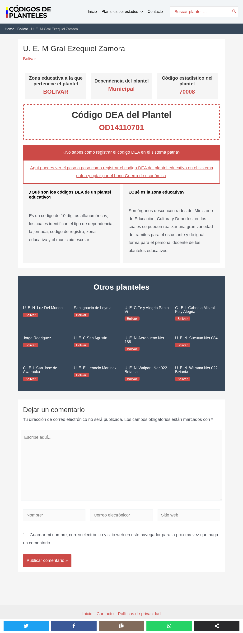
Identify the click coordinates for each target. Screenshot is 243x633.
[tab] (71, 223)
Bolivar (22, 29)
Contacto (155, 12)
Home (9, 29)
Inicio (92, 12)
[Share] (216, 626)
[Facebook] (74, 626)
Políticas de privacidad (139, 613)
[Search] (234, 12)
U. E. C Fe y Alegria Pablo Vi (147, 310)
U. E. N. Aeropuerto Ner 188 (144, 340)
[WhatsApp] (169, 626)
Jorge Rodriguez (37, 338)
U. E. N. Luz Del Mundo (43, 308)
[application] (140, 12)
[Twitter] (26, 626)
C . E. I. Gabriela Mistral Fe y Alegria (195, 310)
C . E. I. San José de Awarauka (40, 370)
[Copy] (121, 626)
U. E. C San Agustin (90, 338)
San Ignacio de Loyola (93, 308)
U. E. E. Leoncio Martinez (95, 368)
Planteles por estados (120, 12)
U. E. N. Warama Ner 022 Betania (196, 370)
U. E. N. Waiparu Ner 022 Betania (146, 370)
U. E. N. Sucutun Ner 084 (196, 338)
